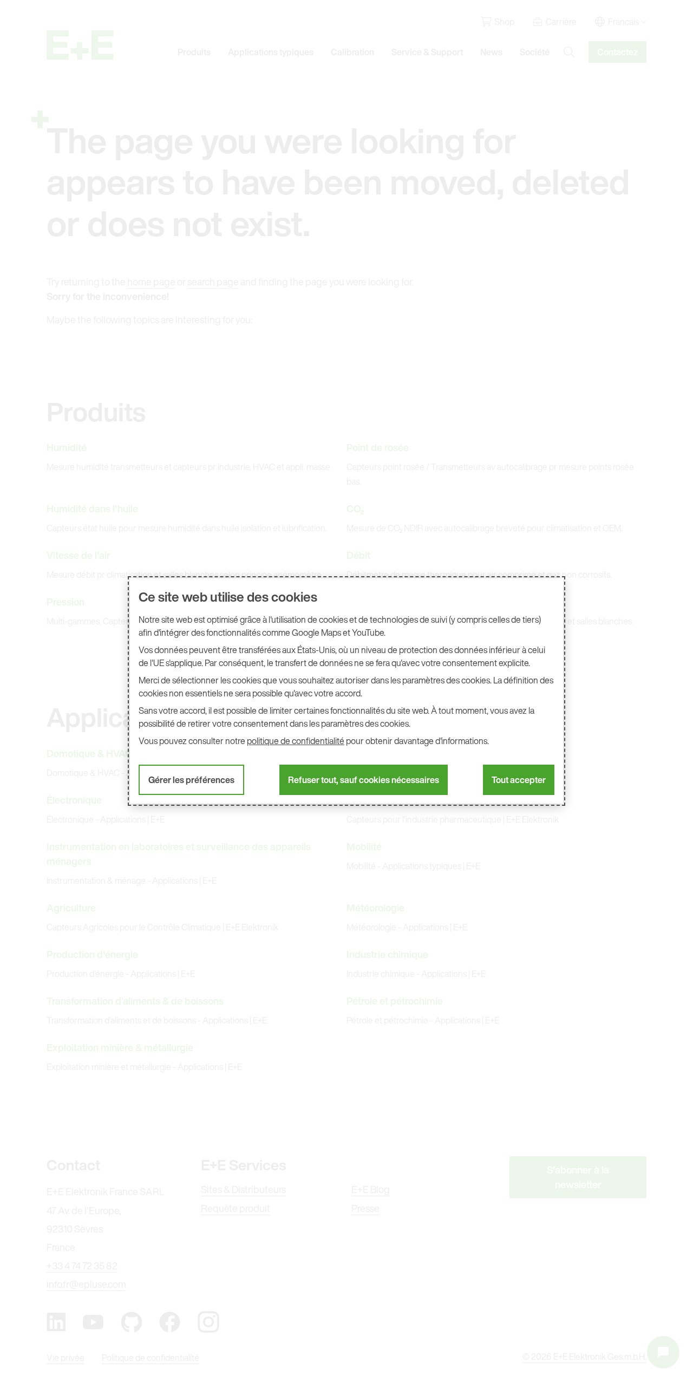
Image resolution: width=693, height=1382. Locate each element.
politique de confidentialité (295, 740)
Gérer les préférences (191, 779)
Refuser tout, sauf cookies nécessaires (363, 779)
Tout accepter (519, 779)
